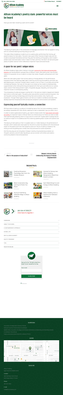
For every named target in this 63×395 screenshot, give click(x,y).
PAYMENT (58, 1)
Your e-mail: (24, 268)
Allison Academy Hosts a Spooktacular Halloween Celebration (50, 194)
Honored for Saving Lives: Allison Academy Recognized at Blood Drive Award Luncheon (50, 174)
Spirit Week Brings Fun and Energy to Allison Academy (51, 184)
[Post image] (8, 174)
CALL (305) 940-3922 (9, 1)
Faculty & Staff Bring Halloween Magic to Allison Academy (21, 194)
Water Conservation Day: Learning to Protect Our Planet (21, 185)
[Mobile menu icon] (57, 5)
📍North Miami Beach (49, 1)
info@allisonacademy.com (10, 389)
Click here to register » (26, 213)
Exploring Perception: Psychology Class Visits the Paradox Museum (22, 173)
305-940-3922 (7, 384)
